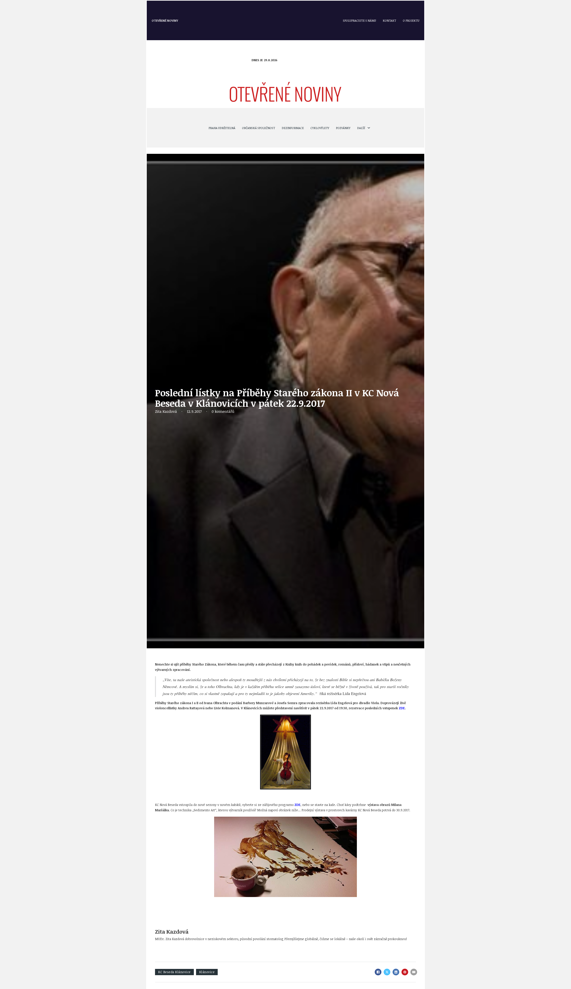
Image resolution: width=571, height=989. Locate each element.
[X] (387, 972)
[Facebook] (378, 972)
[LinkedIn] (396, 972)
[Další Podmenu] (368, 127)
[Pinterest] (404, 972)
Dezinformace (293, 128)
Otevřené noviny (165, 21)
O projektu (411, 21)
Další (361, 128)
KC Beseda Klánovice (174, 972)
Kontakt (389, 21)
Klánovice (207, 972)
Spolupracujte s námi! (359, 21)
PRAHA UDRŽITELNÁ (222, 128)
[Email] (413, 972)
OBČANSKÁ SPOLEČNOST (258, 128)
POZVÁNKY (343, 128)
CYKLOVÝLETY (319, 128)
